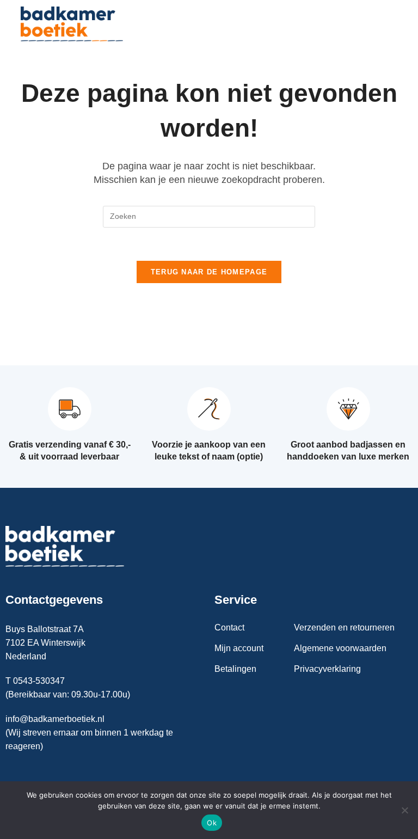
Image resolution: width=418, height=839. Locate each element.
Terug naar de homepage (209, 272)
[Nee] (404, 810)
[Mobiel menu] (389, 24)
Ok (212, 822)
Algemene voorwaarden (340, 648)
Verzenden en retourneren (344, 627)
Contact (229, 627)
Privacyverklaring (327, 668)
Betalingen (235, 668)
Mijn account (238, 648)
